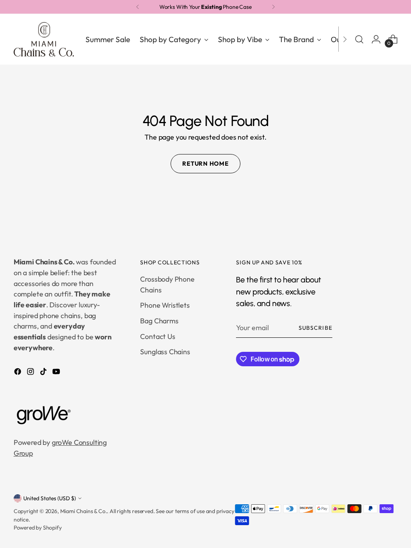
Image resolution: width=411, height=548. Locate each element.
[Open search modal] (359, 39)
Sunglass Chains (165, 351)
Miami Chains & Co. (83, 511)
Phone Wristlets (164, 305)
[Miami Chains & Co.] (44, 39)
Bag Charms (159, 320)
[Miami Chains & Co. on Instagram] (31, 373)
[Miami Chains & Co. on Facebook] (18, 373)
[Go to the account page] (376, 39)
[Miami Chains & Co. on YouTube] (57, 373)
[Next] (273, 7)
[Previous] (137, 7)
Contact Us (157, 336)
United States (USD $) (49, 498)
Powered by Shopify (38, 527)
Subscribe (315, 327)
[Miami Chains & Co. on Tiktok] (44, 373)
